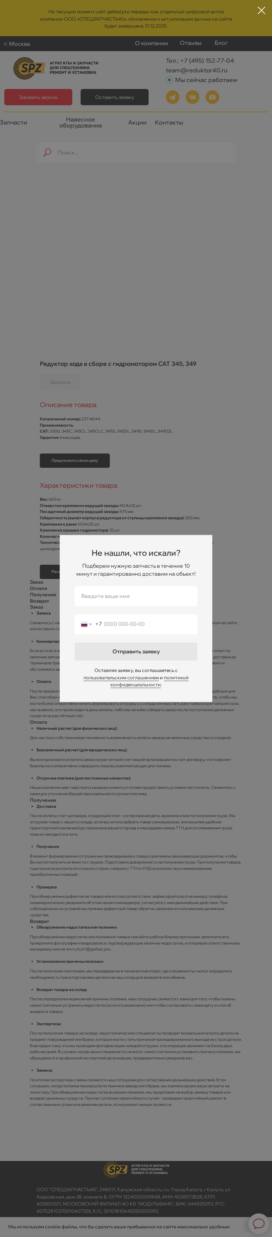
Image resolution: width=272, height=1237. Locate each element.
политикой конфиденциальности (149, 681)
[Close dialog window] (261, 10)
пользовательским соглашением (121, 678)
